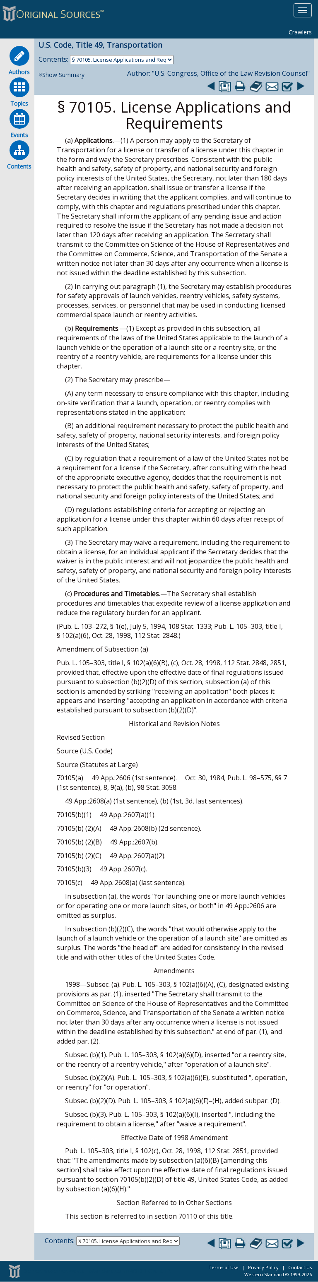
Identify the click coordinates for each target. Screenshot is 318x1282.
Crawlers (300, 32)
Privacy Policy (263, 1267)
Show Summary (63, 75)
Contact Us (300, 1267)
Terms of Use (223, 1267)
